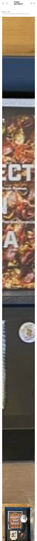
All (8, 12)
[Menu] (3, 3)
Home (4, 12)
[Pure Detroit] (18, 3)
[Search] (7, 3)
